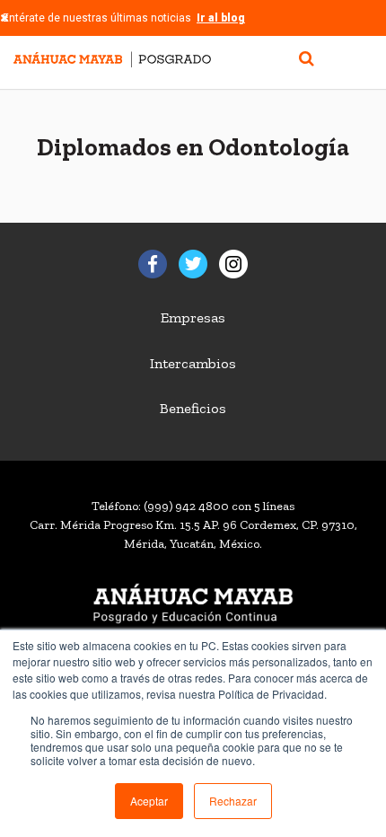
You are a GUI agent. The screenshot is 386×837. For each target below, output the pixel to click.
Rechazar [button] (233, 800)
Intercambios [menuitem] (193, 363)
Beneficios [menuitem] (193, 408)
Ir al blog (221, 18)
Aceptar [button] (149, 800)
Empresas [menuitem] (193, 317)
